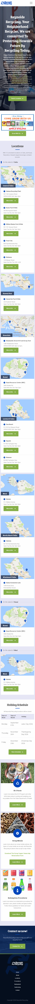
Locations (17, 978)
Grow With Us (16, 133)
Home (17, 972)
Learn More (16, 805)
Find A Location (16, 98)
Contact (18, 990)
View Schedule (16, 752)
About (17, 975)
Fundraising (17, 987)
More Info (9, 200)
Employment (17, 984)
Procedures (17, 981)
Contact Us (16, 946)
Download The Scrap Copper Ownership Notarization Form (17, 854)
